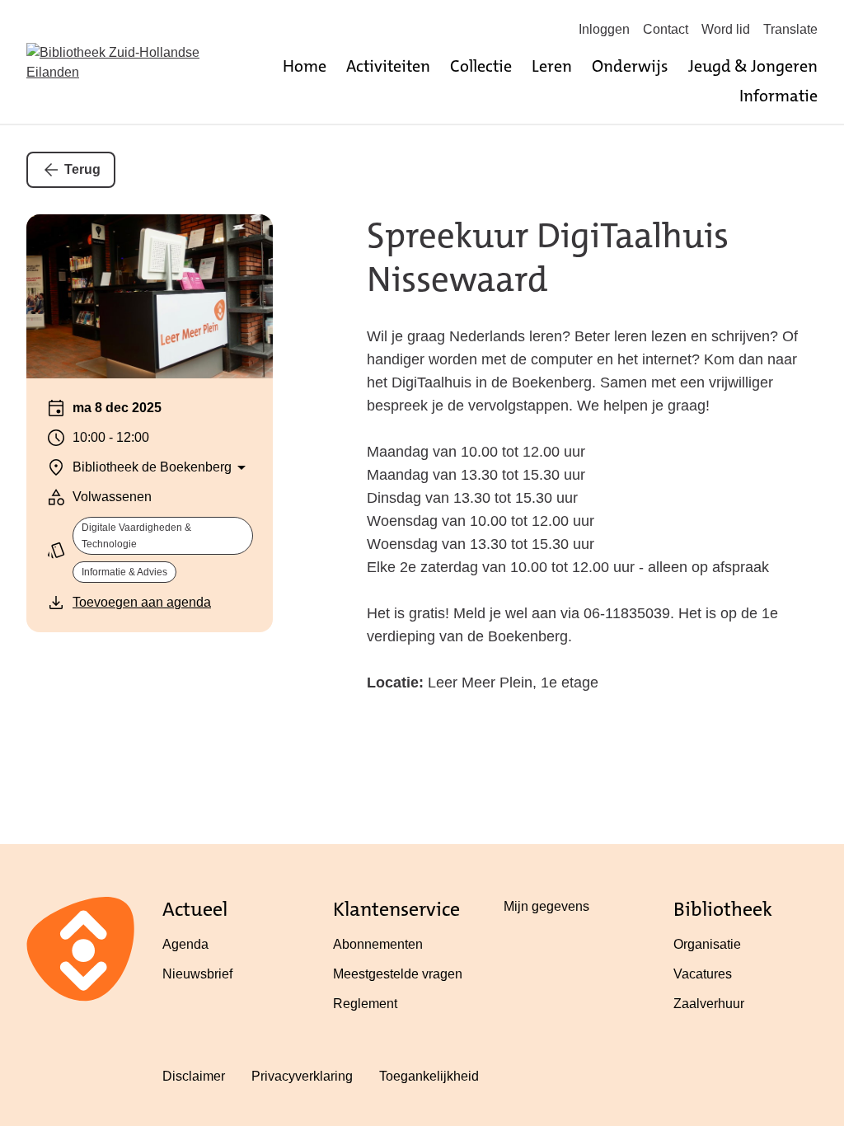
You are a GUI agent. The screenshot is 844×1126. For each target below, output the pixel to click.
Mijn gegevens (546, 906)
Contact (665, 29)
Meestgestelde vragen (397, 974)
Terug (82, 169)
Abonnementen (378, 944)
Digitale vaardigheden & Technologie (136, 536)
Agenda (185, 944)
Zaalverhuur (708, 1004)
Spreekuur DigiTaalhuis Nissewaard (548, 258)
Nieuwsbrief (197, 974)
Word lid (725, 29)
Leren (552, 66)
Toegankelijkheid (429, 1076)
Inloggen (604, 29)
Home (304, 66)
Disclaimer (193, 1076)
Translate (790, 29)
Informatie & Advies (124, 572)
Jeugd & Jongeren (753, 66)
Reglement (365, 1004)
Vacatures (702, 974)
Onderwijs (630, 66)
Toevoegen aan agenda (142, 602)
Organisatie (707, 944)
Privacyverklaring (302, 1076)
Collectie (481, 66)
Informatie (778, 96)
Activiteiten (388, 66)
